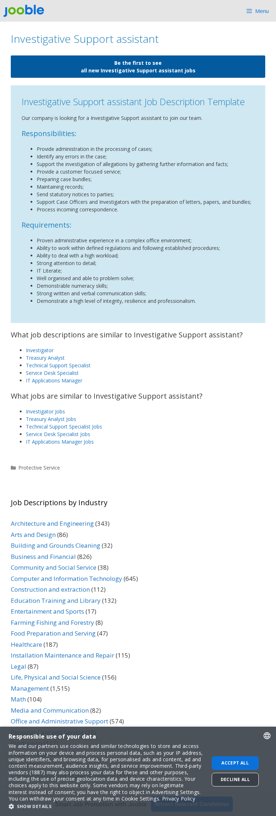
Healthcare (26, 644)
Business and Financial (43, 556)
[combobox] (267, 735)
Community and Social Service (53, 567)
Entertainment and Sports (47, 611)
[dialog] (138, 771)
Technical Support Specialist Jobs (64, 426)
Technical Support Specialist (58, 365)
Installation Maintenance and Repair (62, 655)
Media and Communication (50, 710)
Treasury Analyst (45, 357)
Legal (18, 666)
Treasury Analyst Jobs (51, 419)
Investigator (40, 350)
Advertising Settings (175, 792)
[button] (106, 806)
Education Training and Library (56, 600)
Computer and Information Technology (66, 578)
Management (30, 688)
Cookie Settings (140, 798)
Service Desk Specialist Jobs (58, 434)
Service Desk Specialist (52, 372)
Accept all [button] (235, 763)
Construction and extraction (50, 589)
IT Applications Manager (54, 380)
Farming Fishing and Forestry (52, 622)
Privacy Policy (178, 798)
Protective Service (39, 467)
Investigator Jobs (45, 411)
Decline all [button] (235, 779)
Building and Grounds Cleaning (55, 545)
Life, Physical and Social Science (56, 677)
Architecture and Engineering (52, 523)
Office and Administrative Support (59, 721)
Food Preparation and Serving (53, 633)
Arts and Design (33, 534)
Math (18, 699)
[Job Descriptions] (26, 11)
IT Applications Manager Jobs (60, 441)
